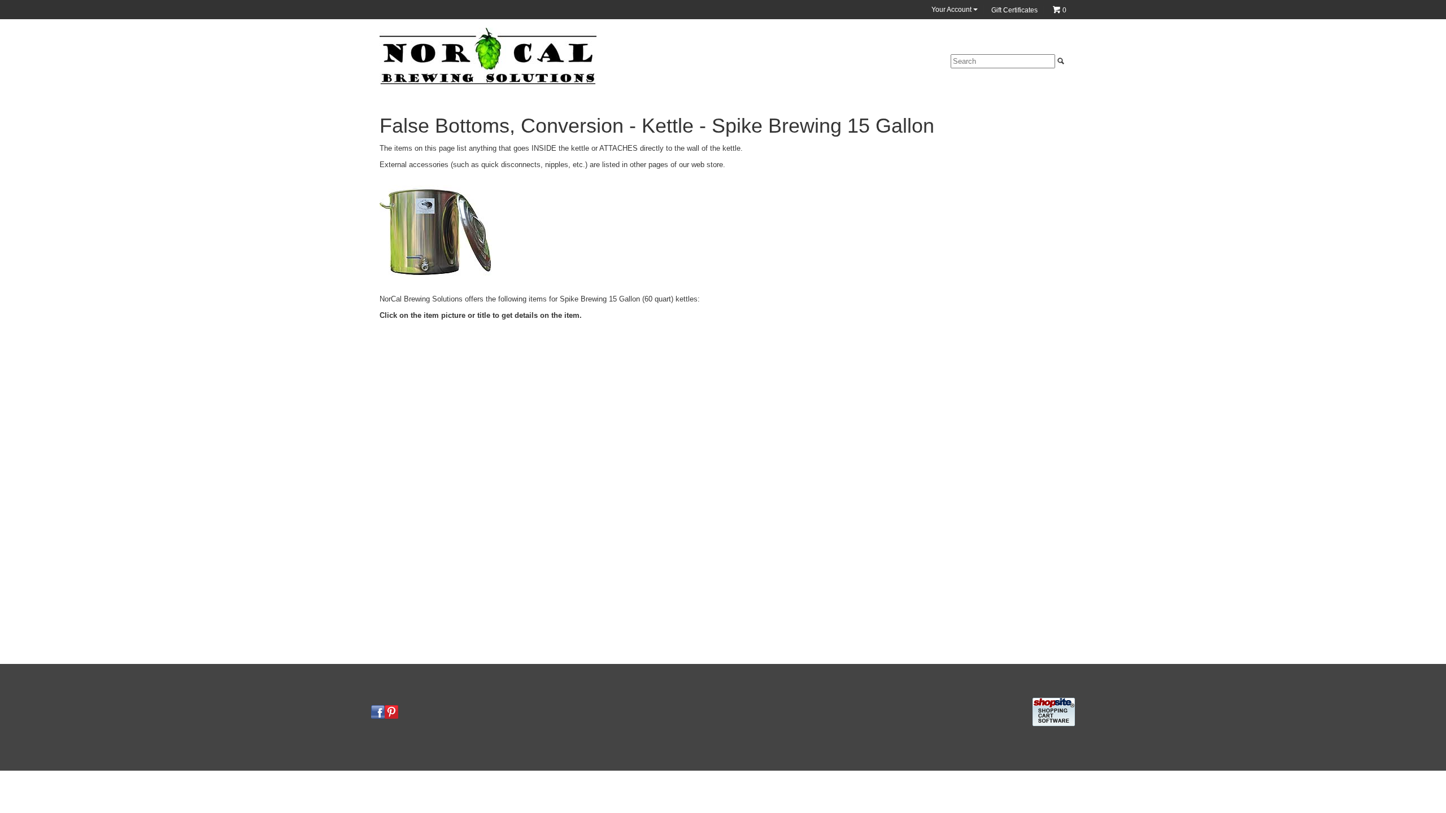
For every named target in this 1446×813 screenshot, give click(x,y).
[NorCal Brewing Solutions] (488, 55)
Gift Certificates (1014, 10)
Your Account (952, 10)
